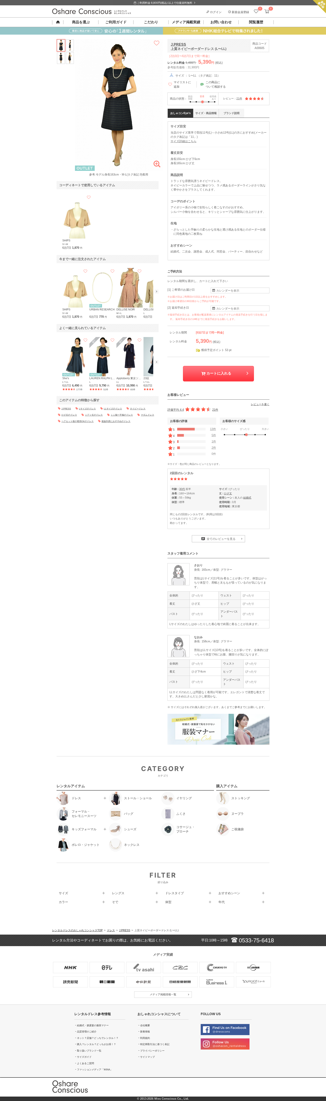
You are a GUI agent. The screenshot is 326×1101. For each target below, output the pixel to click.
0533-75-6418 (255, 940)
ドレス (111, 930)
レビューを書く (260, 404)
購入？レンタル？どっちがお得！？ (96, 1044)
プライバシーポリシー (152, 1050)
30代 (182, 489)
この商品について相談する (216, 84)
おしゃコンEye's (180, 113)
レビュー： (232, 98)
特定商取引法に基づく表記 (154, 1044)
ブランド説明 (232, 113)
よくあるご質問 (85, 1063)
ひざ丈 (228, 493)
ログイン (215, 12)
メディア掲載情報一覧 (163, 994)
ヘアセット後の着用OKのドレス (77, 421)
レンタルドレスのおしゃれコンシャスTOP (77, 930)
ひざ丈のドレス (69, 415)
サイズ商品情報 (206, 113)
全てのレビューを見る (221, 539)
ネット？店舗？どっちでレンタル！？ (97, 1038)
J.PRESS (178, 44)
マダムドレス (147, 415)
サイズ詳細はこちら (183, 141)
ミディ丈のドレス (94, 415)
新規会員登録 (240, 12)
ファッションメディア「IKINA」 (94, 1069)
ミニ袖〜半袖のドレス (122, 415)
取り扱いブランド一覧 (89, 1050)
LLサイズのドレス (113, 408)
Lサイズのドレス (87, 408)
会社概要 (145, 1025)
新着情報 (145, 1031)
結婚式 (247, 497)
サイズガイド (84, 1057)
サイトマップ (147, 1057)
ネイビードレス (137, 408)
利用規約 (145, 1038)
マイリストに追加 (182, 84)
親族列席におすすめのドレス (116, 421)
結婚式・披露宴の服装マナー (93, 1025)
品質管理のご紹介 (86, 1031)
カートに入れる (218, 373)
